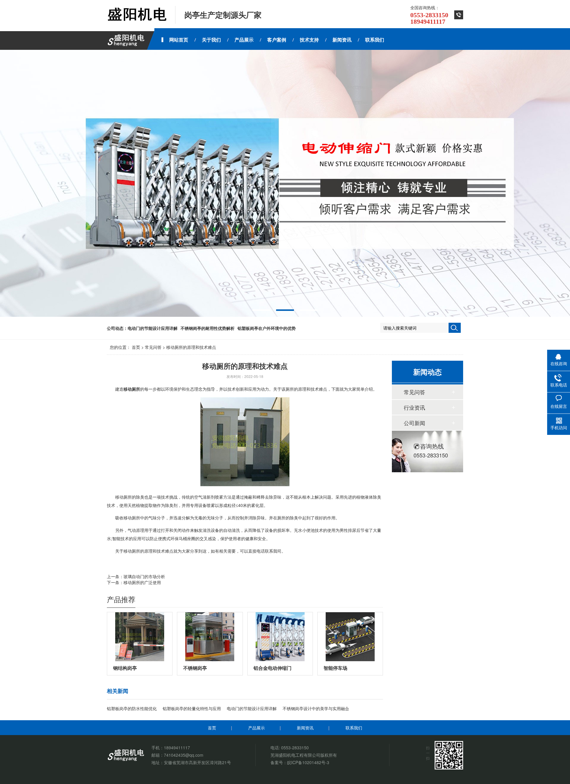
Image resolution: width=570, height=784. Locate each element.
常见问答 (153, 347)
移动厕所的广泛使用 (142, 582)
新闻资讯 (305, 728)
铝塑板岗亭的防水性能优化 (132, 708)
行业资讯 (414, 407)
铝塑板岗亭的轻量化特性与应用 (192, 708)
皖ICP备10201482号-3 (308, 762)
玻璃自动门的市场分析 (144, 576)
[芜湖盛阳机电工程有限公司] (136, 15)
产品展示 (256, 728)
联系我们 (354, 728)
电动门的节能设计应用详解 (153, 328)
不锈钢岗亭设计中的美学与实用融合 (316, 708)
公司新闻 (414, 423)
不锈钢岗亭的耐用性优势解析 (207, 328)
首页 (136, 347)
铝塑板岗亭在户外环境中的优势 (267, 328)
